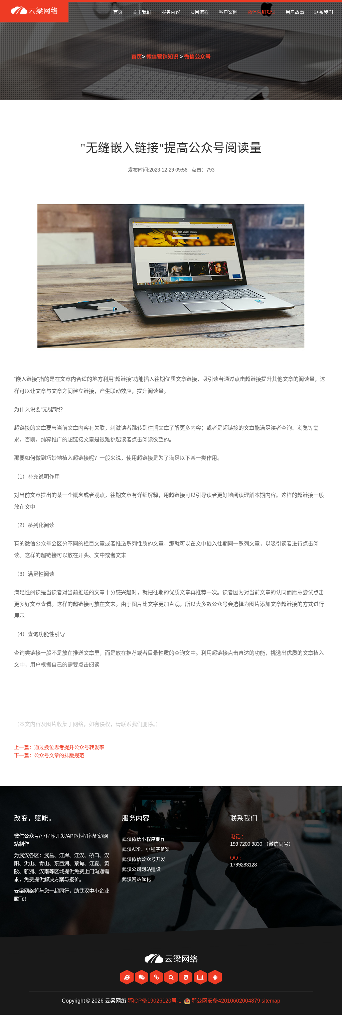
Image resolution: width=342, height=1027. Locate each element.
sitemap (271, 1001)
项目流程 (199, 12)
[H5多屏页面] (186, 977)
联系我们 (323, 12)
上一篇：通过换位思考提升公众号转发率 (59, 747)
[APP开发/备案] (215, 977)
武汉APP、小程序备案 (146, 849)
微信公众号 (197, 57)
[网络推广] (201, 977)
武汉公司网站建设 (141, 869)
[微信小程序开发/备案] (157, 977)
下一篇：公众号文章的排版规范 (49, 755)
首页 (118, 12)
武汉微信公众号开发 (144, 859)
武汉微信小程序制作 (144, 839)
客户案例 (228, 12)
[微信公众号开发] (142, 977)
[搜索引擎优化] (171, 977)
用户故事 (295, 12)
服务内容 (170, 12)
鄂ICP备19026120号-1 (154, 1001)
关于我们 (142, 12)
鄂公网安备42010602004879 (225, 1001)
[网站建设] (127, 977)
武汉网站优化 (136, 879)
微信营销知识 (261, 12)
